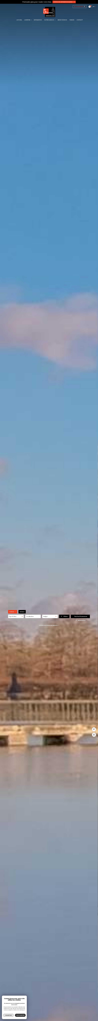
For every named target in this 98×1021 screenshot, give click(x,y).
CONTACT (80, 19)
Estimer (22, 611)
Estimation (38, 19)
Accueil (19, 19)
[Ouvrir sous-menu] (31, 20)
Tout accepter (20, 1015)
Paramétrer (8, 1015)
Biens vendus (62, 19)
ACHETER (27, 19)
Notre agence (49, 19)
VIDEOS (71, 19)
